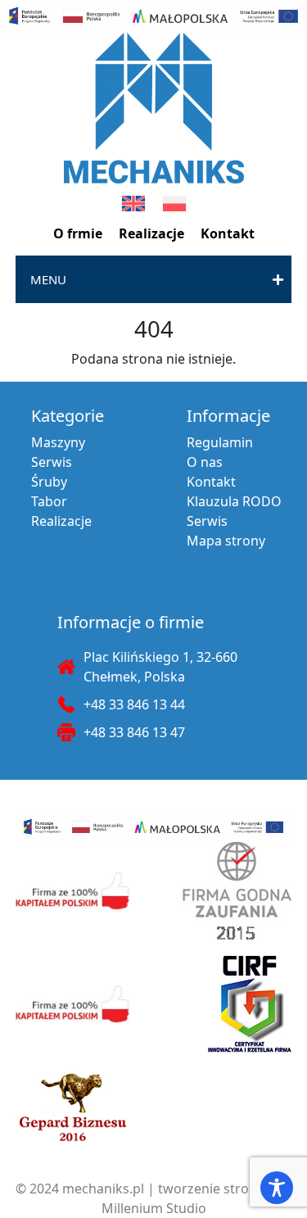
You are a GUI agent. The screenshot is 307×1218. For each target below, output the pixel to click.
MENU (48, 279)
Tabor (49, 501)
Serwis (51, 462)
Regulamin (220, 442)
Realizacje (151, 233)
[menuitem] (133, 203)
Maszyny (58, 442)
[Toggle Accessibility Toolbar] (277, 1188)
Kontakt (228, 233)
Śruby (49, 482)
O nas (205, 462)
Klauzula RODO (234, 501)
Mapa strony (226, 541)
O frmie (77, 233)
